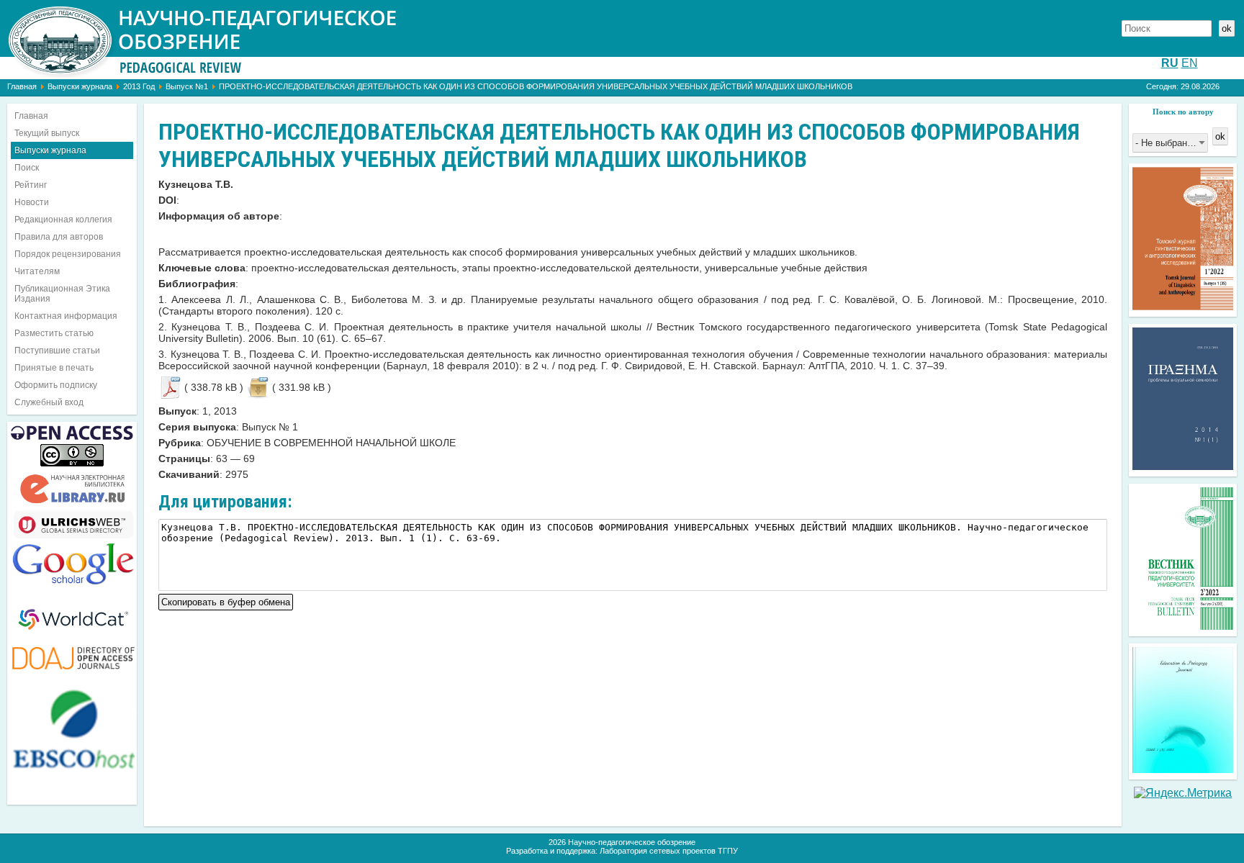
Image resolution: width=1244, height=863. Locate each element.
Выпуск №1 (187, 86)
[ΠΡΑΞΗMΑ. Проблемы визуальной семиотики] (1182, 466)
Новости (31, 202)
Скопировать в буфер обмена (225, 600)
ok (1227, 28)
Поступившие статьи (57, 350)
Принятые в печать (54, 368)
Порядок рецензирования (67, 254)
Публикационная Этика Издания (62, 294)
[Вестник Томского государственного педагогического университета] (1182, 626)
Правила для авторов (58, 237)
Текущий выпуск (46, 133)
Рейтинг (30, 185)
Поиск (26, 168)
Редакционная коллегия (63, 219)
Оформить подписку (55, 385)
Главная (22, 86)
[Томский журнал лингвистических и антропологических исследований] (1182, 306)
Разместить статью (54, 333)
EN (1189, 63)
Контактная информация (65, 316)
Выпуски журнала (80, 86)
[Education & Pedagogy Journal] (1182, 769)
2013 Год (139, 86)
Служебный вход (49, 402)
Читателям (37, 271)
